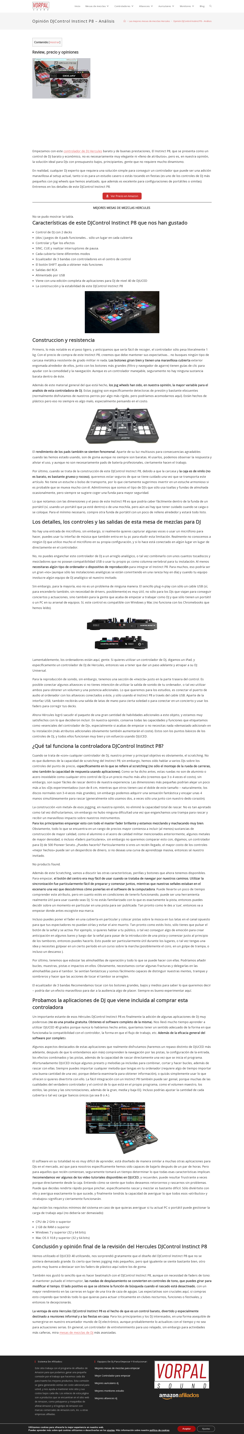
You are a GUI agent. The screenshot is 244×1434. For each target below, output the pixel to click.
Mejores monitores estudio (109, 1390)
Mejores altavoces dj (106, 1398)
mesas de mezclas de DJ (76, 1332)
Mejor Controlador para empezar (112, 1375)
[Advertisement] (122, 122)
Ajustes (206, 1428)
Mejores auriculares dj (107, 1383)
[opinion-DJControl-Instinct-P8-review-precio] (122, 312)
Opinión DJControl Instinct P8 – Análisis (192, 21)
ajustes (111, 1430)
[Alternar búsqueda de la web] (210, 6)
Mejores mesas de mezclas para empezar (117, 1368)
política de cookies (159, 1430)
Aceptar (186, 1428)
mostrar (54, 42)
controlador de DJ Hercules (83, 151)
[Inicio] (124, 21)
